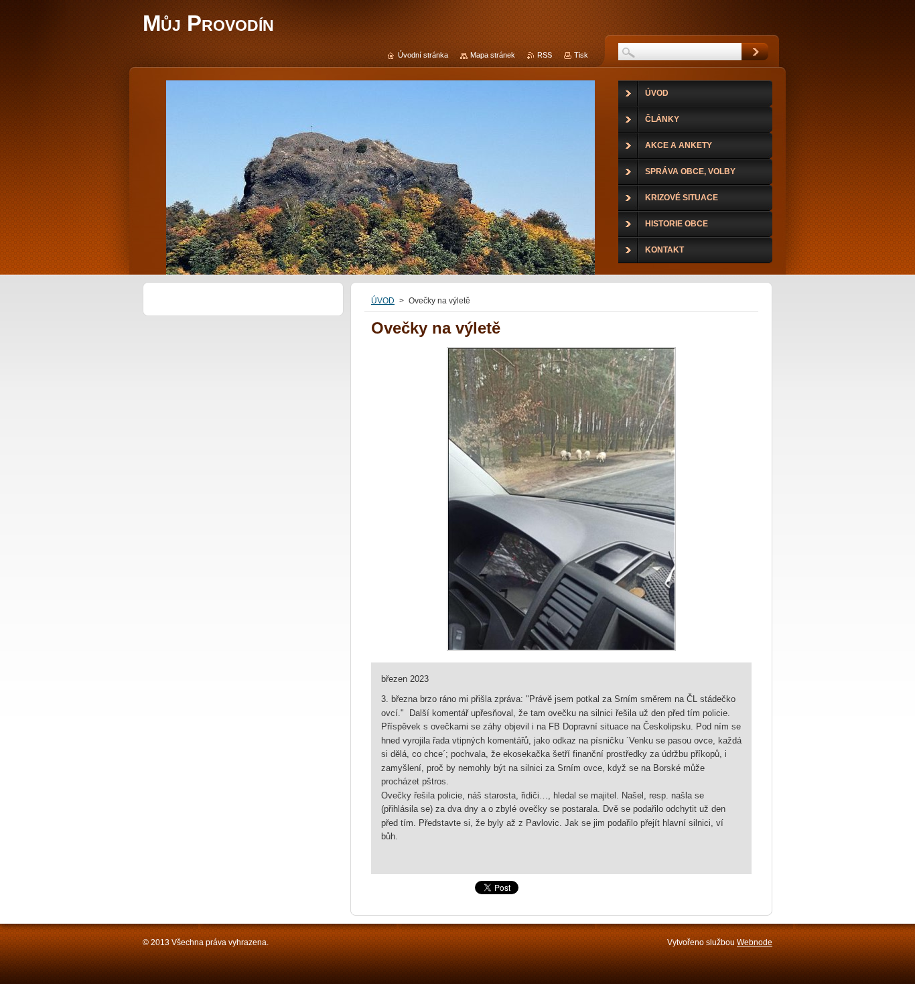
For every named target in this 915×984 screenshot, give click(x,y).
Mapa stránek (492, 55)
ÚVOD (383, 301)
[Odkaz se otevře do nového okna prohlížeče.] (561, 651)
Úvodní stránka (423, 55)
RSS (544, 55)
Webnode (754, 942)
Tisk (581, 55)
